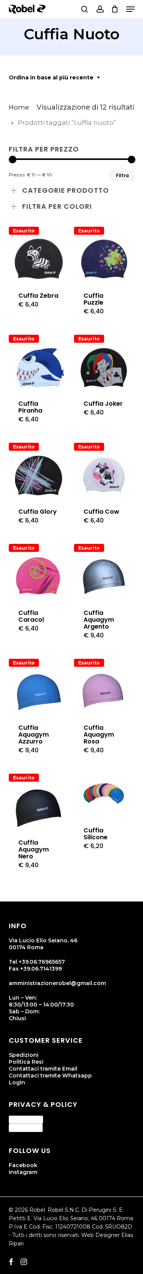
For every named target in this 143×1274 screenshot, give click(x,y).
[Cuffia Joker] (103, 367)
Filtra (122, 175)
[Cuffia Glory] (38, 475)
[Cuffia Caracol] (38, 576)
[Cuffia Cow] (103, 475)
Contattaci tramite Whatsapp (50, 1075)
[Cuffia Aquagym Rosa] (103, 691)
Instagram (23, 1172)
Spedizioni (24, 1054)
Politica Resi (26, 1061)
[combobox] (55, 77)
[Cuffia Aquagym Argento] (103, 576)
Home (19, 107)
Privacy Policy (26, 1119)
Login (17, 1082)
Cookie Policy (26, 1127)
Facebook (23, 1165)
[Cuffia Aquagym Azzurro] (38, 691)
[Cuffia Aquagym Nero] (38, 806)
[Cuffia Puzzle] (103, 259)
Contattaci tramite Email (43, 1068)
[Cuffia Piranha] (38, 367)
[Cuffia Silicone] (103, 794)
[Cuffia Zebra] (38, 259)
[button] (130, 9)
